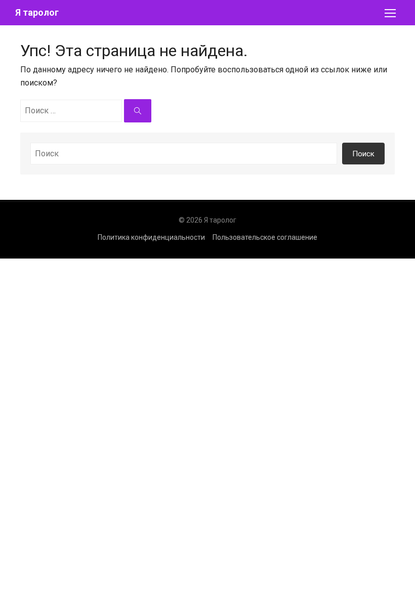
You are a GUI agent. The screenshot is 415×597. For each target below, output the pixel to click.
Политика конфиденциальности (151, 237)
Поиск (363, 153)
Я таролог (37, 12)
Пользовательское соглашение (265, 237)
